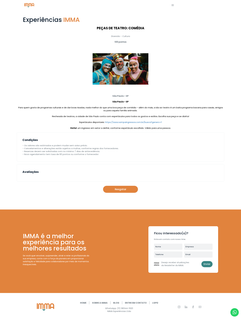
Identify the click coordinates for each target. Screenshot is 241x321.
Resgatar (120, 189)
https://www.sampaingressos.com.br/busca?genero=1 (133, 122)
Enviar (207, 264)
